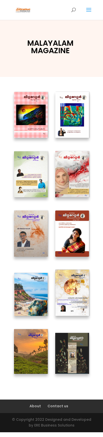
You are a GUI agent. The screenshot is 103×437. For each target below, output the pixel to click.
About (35, 406)
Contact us (58, 406)
